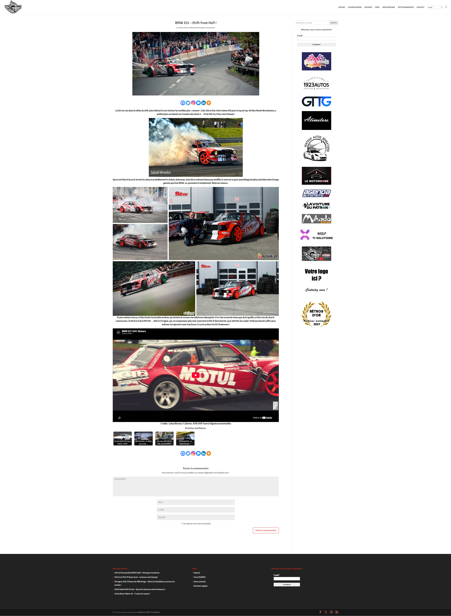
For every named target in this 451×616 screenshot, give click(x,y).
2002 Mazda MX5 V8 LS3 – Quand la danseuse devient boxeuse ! (139, 589)
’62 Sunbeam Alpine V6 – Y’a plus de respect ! (132, 593)
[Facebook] (183, 103)
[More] (208, 103)
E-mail (300, 36)
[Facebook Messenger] (198, 103)
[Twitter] (188, 103)
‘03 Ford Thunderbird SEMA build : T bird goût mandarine (136, 573)
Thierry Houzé (183, 28)
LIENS (377, 7)
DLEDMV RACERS (355, 7)
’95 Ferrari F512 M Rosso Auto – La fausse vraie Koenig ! (136, 577)
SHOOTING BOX (388, 7)
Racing (201, 28)
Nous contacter (200, 581)
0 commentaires (210, 28)
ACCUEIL (341, 7)
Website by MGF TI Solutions (148, 612)
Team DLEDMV (200, 577)
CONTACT (420, 7)
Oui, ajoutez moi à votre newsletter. (197, 523)
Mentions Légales (201, 586)
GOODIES (368, 7)
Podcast (197, 573)
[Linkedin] (203, 103)
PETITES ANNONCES (406, 7)
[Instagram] (193, 103)
